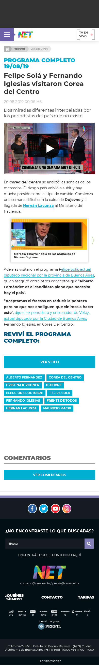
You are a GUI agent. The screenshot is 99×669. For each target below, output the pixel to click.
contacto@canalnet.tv (35, 583)
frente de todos (62, 400)
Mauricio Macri (57, 408)
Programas (19, 49)
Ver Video (49, 362)
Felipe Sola (60, 393)
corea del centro (65, 377)
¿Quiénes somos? (14, 597)
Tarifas (86, 597)
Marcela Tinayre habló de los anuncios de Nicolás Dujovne (44, 255)
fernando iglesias (23, 400)
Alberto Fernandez (24, 377)
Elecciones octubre (24, 393)
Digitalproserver (50, 661)
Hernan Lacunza (21, 408)
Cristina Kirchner (22, 385)
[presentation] (6, 240)
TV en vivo (83, 34)
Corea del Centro (39, 49)
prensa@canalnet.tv (65, 583)
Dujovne (54, 385)
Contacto (50, 597)
